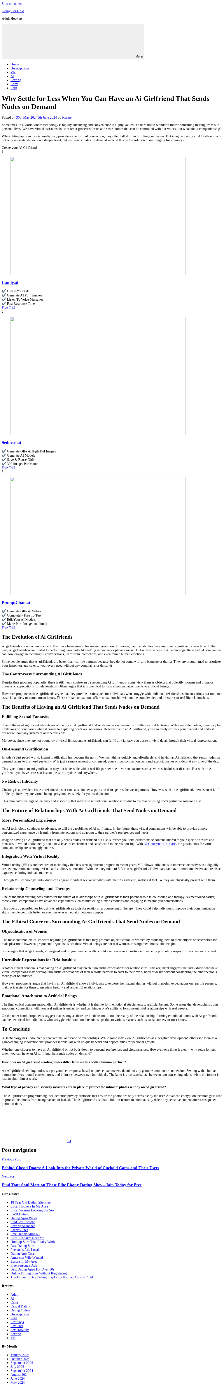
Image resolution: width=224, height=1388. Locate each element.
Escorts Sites (19, 1230)
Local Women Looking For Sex (32, 1210)
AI (12, 76)
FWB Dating (19, 1214)
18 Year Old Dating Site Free (30, 1202)
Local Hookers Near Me (27, 1238)
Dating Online (20, 1310)
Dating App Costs (22, 1253)
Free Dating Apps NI (25, 1234)
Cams (14, 84)
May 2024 (17, 1382)
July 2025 (17, 1367)
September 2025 (21, 1363)
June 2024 (17, 1378)
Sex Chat (16, 1326)
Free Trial (8, 307)
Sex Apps (17, 1322)
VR (13, 72)
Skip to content (12, 3)
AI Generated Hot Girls (160, 844)
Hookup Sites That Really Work (32, 1242)
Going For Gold (13, 11)
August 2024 (19, 1374)
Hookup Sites (19, 68)
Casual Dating (20, 1306)
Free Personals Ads (23, 1265)
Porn (13, 88)
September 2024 (21, 1370)
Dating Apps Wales (23, 1218)
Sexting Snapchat (22, 1226)
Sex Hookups (19, 1330)
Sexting (15, 80)
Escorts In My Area (23, 1261)
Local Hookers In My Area (29, 1206)
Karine (67, 117)
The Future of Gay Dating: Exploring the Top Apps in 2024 (51, 1277)
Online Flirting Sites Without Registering (38, 1273)
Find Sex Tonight (22, 1222)
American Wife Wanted (26, 1257)
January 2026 (19, 1355)
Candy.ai (10, 282)
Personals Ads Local (24, 1249)
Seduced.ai (11, 442)
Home (14, 64)
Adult (14, 1294)
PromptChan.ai (16, 602)
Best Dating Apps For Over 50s (32, 1269)
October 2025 (20, 1359)
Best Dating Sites (22, 1246)
